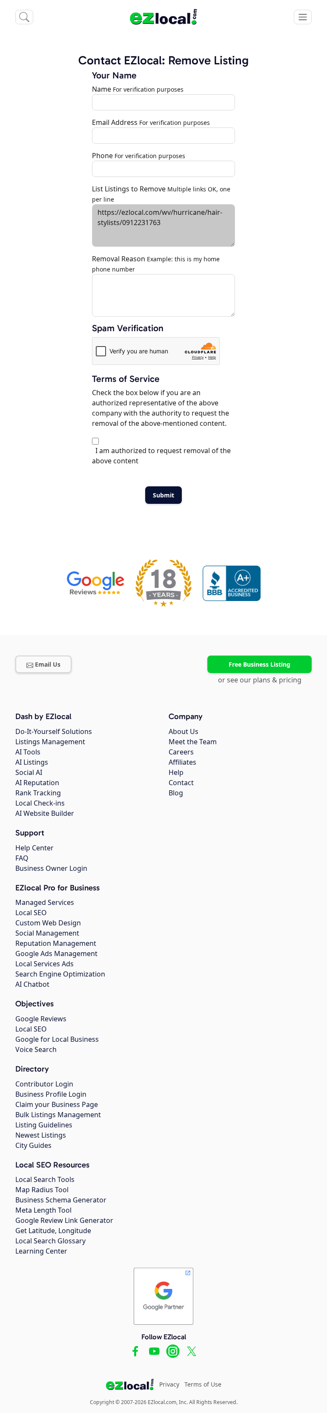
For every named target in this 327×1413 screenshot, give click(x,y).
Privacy (169, 1384)
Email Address (115, 122)
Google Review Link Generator (64, 1220)
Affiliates (182, 762)
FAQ (22, 858)
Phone (102, 155)
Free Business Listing (259, 664)
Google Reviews (40, 1018)
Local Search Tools (45, 1179)
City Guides (33, 1145)
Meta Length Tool (43, 1210)
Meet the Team (193, 741)
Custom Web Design (48, 923)
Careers (181, 752)
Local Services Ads (44, 963)
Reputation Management (55, 943)
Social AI (28, 772)
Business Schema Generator (60, 1200)
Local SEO (31, 912)
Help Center (34, 847)
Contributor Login (44, 1084)
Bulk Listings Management (58, 1114)
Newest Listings (40, 1135)
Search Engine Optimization (60, 974)
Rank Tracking (38, 793)
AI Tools (27, 752)
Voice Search (36, 1049)
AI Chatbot (32, 984)
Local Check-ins (40, 803)
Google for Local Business (57, 1039)
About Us (183, 731)
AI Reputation (37, 782)
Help (176, 772)
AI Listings (31, 762)
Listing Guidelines (43, 1125)
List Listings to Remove (129, 189)
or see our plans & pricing (259, 680)
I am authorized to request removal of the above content (161, 455)
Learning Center (41, 1251)
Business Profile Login (50, 1094)
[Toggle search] (24, 17)
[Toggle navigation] (303, 17)
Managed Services (44, 902)
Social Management (47, 933)
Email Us (47, 664)
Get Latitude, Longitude (53, 1230)
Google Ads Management (56, 953)
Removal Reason (118, 258)
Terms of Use (202, 1384)
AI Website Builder (44, 813)
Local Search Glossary (50, 1240)
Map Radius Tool (42, 1189)
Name (101, 89)
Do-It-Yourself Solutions (53, 731)
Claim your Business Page (56, 1104)
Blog (176, 793)
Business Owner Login (51, 868)
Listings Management (50, 741)
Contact (181, 782)
